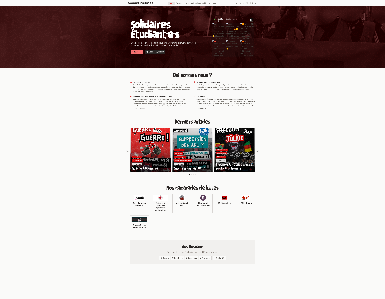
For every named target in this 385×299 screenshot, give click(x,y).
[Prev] (127, 151)
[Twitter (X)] (255, 3)
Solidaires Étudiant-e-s (140, 3)
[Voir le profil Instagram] (251, 20)
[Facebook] (246, 3)
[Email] (237, 3)
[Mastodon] (252, 3)
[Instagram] (249, 3)
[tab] (189, 174)
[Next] (257, 151)
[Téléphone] (240, 3)
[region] (192, 151)
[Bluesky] (243, 3)
